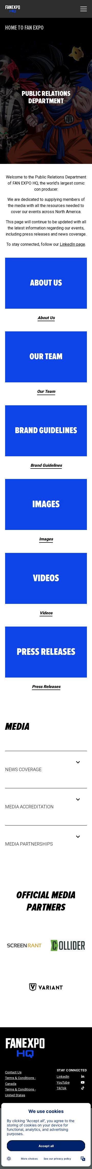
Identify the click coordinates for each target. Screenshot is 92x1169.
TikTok (61, 1088)
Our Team (46, 391)
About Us (46, 317)
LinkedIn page (72, 244)
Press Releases (46, 686)
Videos (46, 613)
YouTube (63, 1082)
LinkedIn (63, 1077)
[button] (42, 769)
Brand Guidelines (46, 465)
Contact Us (13, 1072)
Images (46, 539)
